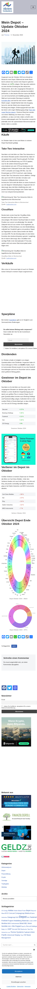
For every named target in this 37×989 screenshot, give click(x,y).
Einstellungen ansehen (18, 982)
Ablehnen (18, 976)
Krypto (3, 877)
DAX (17, 917)
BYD (6, 913)
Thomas (6, 35)
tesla (9, 932)
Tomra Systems (17, 932)
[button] (34, 950)
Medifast (4, 923)
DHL (28, 917)
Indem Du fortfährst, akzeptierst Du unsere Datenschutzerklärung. (15, 707)
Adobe (15, 910)
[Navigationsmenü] (33, 7)
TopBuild (27, 932)
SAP (10, 929)
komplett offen (6, 100)
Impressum (27, 986)
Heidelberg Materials (21, 921)
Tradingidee (5, 884)
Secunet (14, 929)
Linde (31, 920)
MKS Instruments (13, 923)
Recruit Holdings (31, 926)
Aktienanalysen (6, 867)
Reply (3, 929)
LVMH (35, 920)
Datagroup (11, 917)
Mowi (22, 923)
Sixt (19, 929)
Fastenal (33, 917)
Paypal (18, 926)
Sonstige (4, 880)
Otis (13, 926)
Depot (14, 646)
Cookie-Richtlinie (11, 986)
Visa (22, 935)
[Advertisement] (18, 294)
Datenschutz (20, 986)
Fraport (10, 921)
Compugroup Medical (23, 913)
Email (3, 699)
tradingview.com (11, 204)
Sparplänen (12, 320)
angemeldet (14, 662)
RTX (6, 929)
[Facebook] (4, 687)
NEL (25, 923)
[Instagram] (15, 687)
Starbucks (24, 929)
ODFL (9, 926)
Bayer (28, 910)
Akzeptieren (18, 971)
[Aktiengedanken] (7, 7)
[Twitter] (9, 687)
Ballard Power (22, 910)
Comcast (11, 913)
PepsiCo (23, 926)
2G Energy (4, 910)
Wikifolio (4, 887)
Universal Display (13, 935)
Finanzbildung (5, 874)
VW (25, 935)
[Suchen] (35, 945)
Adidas (10, 910)
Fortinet (4, 921)
